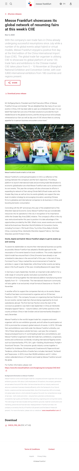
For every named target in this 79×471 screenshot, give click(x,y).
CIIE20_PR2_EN (14, 425)
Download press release (17, 94)
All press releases (15, 14)
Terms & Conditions (32, 449)
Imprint (31, 456)
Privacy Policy (41, 456)
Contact (51, 449)
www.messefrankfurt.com (50, 410)
